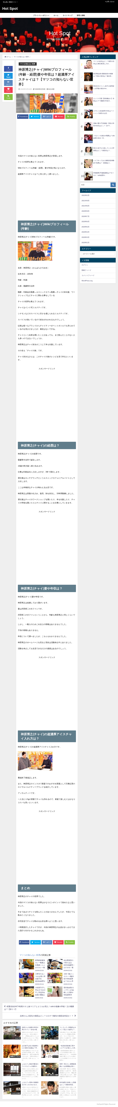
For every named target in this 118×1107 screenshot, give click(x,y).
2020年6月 (85, 221)
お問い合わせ (110, 1)
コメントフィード (88, 275)
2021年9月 (85, 200)
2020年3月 (85, 237)
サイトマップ (67, 15)
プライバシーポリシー (41, 15)
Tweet (8, 77)
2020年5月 (85, 227)
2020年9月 (85, 211)
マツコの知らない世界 (27, 64)
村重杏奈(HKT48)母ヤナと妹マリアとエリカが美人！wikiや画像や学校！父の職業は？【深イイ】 (39, 1007)
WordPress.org (87, 280)
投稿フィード (86, 270)
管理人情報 (81, 15)
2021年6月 (85, 206)
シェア (8, 70)
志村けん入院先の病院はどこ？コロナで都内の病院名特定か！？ (46, 1016)
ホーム (56, 15)
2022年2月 (85, 195)
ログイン (85, 265)
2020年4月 (85, 232)
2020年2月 (85, 242)
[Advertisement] (47, 138)
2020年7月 (85, 216)
